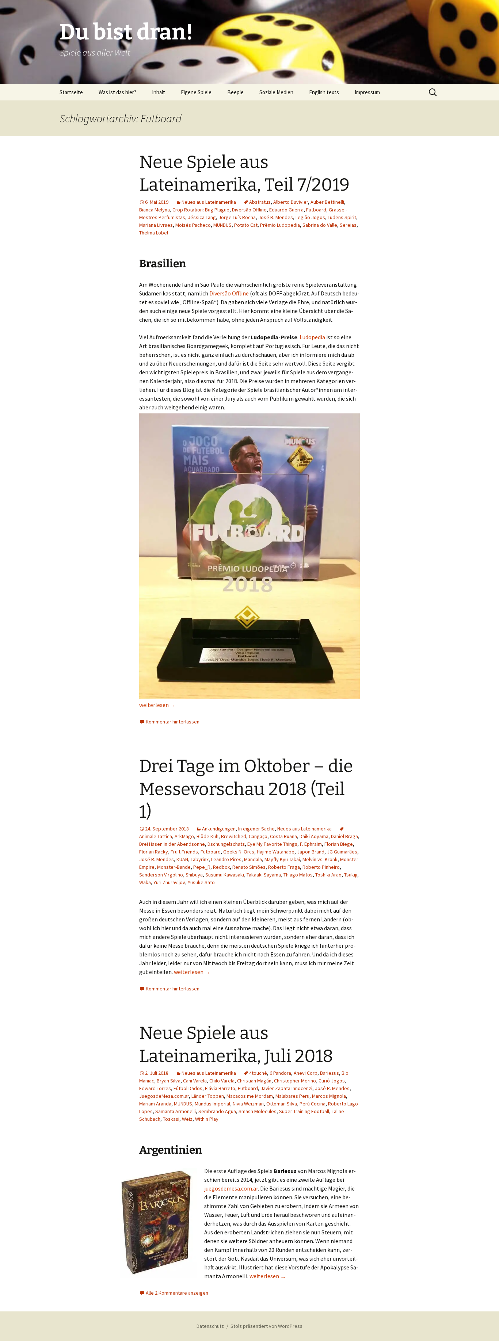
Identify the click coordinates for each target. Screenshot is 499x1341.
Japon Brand (310, 851)
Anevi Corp (305, 1073)
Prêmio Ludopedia (280, 225)
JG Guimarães (342, 851)
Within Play (206, 1119)
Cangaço (258, 836)
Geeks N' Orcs (238, 851)
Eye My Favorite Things (272, 844)
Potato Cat (246, 225)
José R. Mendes (275, 217)
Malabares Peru (292, 1096)
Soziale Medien (276, 92)
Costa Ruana (283, 836)
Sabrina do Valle (319, 225)
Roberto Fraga (284, 867)
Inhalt (158, 92)
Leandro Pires (226, 859)
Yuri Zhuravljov (169, 882)
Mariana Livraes (156, 225)
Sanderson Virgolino (161, 874)
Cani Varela (195, 1080)
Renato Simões (249, 867)
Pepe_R (201, 867)
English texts (324, 92)
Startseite (71, 92)
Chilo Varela (222, 1080)
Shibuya (194, 874)
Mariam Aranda (155, 1103)
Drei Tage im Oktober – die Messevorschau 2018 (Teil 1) (246, 789)
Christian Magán (254, 1080)
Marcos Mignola (329, 1096)
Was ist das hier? (117, 92)
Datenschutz (210, 1326)
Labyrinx (200, 859)
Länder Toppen (207, 1096)
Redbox (221, 867)
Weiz (187, 1119)
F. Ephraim (311, 844)
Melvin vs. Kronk (320, 859)
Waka (145, 882)
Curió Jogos (332, 1080)
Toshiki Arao (328, 874)
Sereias (348, 225)
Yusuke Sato (201, 882)
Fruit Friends (184, 851)
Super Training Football (304, 1111)
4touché (258, 1073)
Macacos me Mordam (249, 1096)
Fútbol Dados (188, 1088)
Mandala (253, 859)
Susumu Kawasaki (224, 874)
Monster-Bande (174, 867)
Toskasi (171, 1119)
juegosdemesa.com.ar (231, 1188)
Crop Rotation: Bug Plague (200, 209)
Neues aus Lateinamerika (209, 202)
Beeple (235, 92)
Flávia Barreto (220, 1088)
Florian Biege (338, 844)
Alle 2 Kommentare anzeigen (177, 1293)
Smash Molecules (258, 1111)
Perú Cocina (312, 1103)
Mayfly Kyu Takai (282, 859)
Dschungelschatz (226, 844)
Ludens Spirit (342, 217)
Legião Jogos (310, 217)
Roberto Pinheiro (321, 867)
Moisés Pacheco (193, 225)
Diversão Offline (249, 209)
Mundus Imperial (212, 1103)
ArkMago (184, 836)
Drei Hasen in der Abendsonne (172, 844)
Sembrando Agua (217, 1111)
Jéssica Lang (202, 217)
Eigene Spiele (196, 92)
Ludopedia (312, 337)
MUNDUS (222, 225)
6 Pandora (280, 1073)
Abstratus (260, 202)
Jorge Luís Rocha (237, 217)
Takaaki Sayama (264, 874)
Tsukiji (350, 874)
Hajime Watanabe (275, 851)
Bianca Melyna (154, 209)
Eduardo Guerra (286, 209)
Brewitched (233, 836)
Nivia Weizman (248, 1103)
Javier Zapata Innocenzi (286, 1088)
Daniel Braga (344, 836)
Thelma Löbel (153, 232)
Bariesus (329, 1073)
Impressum (367, 92)
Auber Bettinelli (327, 202)
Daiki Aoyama (314, 836)
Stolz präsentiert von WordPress (266, 1326)
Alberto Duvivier (290, 202)
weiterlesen (157, 704)
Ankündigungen (219, 828)
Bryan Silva (168, 1080)
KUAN (182, 859)
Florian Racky (153, 851)
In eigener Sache (256, 828)
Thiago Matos (298, 874)
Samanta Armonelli (175, 1111)
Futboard (316, 209)
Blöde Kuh (207, 836)
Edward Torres (155, 1088)
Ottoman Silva (281, 1103)
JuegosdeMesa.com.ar (164, 1096)
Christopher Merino (295, 1080)
